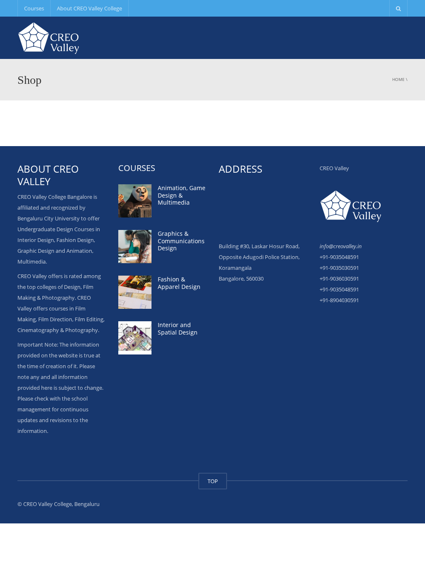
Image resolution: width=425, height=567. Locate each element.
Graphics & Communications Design (181, 241)
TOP (213, 481)
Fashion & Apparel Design (179, 283)
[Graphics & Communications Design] (134, 246)
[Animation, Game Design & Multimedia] (134, 201)
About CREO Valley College (89, 8)
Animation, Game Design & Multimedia (181, 195)
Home (398, 79)
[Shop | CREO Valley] (48, 37)
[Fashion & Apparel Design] (134, 292)
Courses (34, 8)
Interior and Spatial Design (178, 328)
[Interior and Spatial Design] (134, 337)
